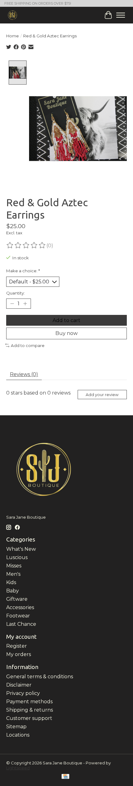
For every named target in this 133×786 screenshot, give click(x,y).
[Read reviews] (26, 245)
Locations (17, 735)
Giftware (17, 599)
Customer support (29, 718)
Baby (12, 591)
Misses (13, 566)
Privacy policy (23, 693)
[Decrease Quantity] (12, 304)
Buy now (66, 333)
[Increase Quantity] (25, 304)
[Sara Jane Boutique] (12, 15)
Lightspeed (18, 767)
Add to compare (28, 345)
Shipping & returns (29, 710)
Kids (11, 582)
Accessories (20, 607)
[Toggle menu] (120, 15)
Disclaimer (19, 685)
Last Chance (21, 624)
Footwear (18, 616)
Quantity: (15, 293)
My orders (18, 654)
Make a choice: (23, 270)
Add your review (102, 394)
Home (12, 35)
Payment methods (29, 701)
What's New (21, 549)
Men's (13, 574)
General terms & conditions (39, 676)
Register (16, 646)
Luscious (17, 557)
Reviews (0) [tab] (24, 374)
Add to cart (66, 320)
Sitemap (16, 727)
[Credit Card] (65, 777)
